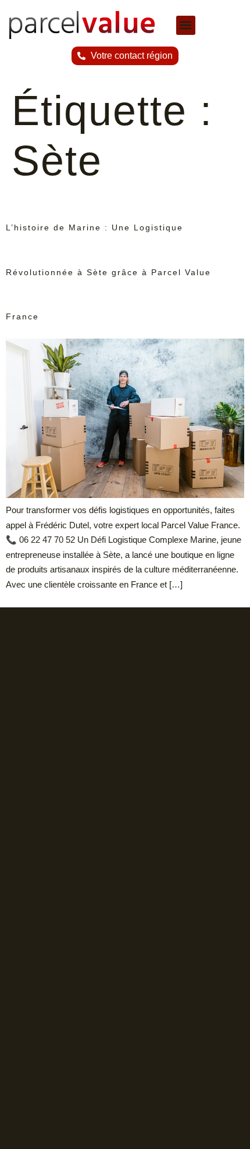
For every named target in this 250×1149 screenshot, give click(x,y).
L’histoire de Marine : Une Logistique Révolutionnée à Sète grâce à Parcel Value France (108, 272)
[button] (185, 25)
